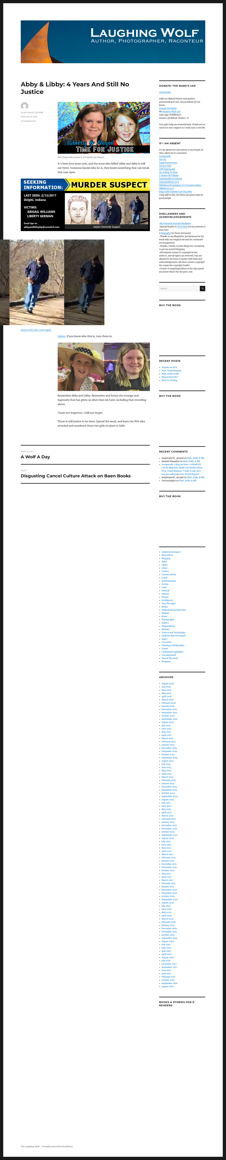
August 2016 (168, 986)
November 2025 (169, 712)
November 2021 (169, 867)
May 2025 (166, 732)
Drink (164, 577)
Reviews (166, 629)
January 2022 (168, 861)
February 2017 (168, 977)
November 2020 (169, 893)
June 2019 (166, 948)
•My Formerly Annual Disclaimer (175, 223)
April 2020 (167, 915)
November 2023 (169, 790)
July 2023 (166, 803)
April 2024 (167, 774)
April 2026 (167, 696)
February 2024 (169, 780)
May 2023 (166, 809)
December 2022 (169, 825)
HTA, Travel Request (172, 370)
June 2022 (166, 844)
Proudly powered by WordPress (57, 1146)
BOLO (164, 561)
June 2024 (166, 767)
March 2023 (167, 815)
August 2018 (168, 957)
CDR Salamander (167, 169)
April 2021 (166, 877)
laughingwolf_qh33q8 (32, 112)
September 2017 (169, 967)
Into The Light (169, 603)
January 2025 (168, 745)
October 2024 (168, 754)
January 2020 (168, 925)
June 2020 (166, 909)
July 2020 (166, 906)
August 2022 (168, 838)
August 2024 (168, 761)
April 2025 (167, 735)
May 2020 (166, 912)
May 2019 (166, 951)
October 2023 (168, 793)
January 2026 (168, 706)
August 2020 (168, 902)
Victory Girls (165, 166)
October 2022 (168, 832)
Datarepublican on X (169, 182)
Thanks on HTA (169, 367)
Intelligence (167, 600)
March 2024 (167, 777)
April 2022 (167, 851)
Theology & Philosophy (173, 645)
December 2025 (169, 709)
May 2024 (166, 770)
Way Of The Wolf (170, 658)
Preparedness (168, 626)
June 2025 (166, 728)
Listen (61, 336)
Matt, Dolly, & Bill (170, 374)
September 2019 (169, 938)
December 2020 (169, 890)
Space (164, 639)
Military (165, 613)
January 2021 (168, 886)
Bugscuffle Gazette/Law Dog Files (175, 191)
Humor (165, 597)
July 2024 (166, 764)
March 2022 (167, 854)
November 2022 (169, 828)
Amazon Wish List (171, 111)
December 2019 (169, 928)
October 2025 (168, 716)
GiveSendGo (165, 92)
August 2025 (168, 722)
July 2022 (166, 841)
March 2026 (168, 699)
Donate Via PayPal (167, 108)
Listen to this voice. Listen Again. (36, 330)
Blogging (166, 558)
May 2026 (166, 693)
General (165, 590)
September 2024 (170, 757)
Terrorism (167, 642)
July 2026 (166, 687)
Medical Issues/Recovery (174, 610)
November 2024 (169, 751)
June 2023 (166, 806)
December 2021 (169, 864)
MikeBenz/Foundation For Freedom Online (180, 185)
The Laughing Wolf (30, 1146)
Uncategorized (28, 121)
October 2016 (168, 980)
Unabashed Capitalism (172, 652)
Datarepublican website (170, 179)
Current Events (169, 574)
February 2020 (169, 922)
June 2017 (166, 970)
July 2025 (166, 725)
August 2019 (168, 941)
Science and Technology (173, 632)
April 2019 (167, 954)
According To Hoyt (168, 172)
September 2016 (169, 983)
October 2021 (168, 870)
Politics (165, 623)
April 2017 (166, 973)
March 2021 (167, 880)
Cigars (165, 565)
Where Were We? (170, 377)
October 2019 (168, 935)
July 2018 (166, 960)
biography (166, 233)
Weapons (166, 661)
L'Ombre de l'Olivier (169, 175)
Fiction (165, 584)
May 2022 (166, 848)
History (165, 594)
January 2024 (168, 783)
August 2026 (168, 683)
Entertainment (169, 581)
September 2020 (170, 899)
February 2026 (169, 703)
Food (164, 587)
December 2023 (169, 786)
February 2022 (169, 857)
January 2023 (168, 822)
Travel (165, 648)
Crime (164, 568)
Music (165, 616)
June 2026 (167, 690)
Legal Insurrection (168, 162)
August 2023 (168, 799)
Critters (165, 571)
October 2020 (168, 896)
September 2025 (170, 719)
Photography (168, 619)
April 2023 (167, 812)
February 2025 (169, 741)
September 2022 (170, 835)
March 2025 (167, 738)
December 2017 (169, 964)
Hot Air (162, 159)
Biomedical (167, 555)
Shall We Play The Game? (174, 635)
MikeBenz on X (166, 188)
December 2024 (169, 748)
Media (165, 606)
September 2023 (169, 796)
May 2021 (166, 873)
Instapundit (165, 156)
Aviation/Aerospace (171, 552)
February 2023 (169, 819)
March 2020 (167, 919)
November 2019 (169, 931)
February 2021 (168, 883)
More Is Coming (169, 380)
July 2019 (166, 944)
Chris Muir (182, 226)
